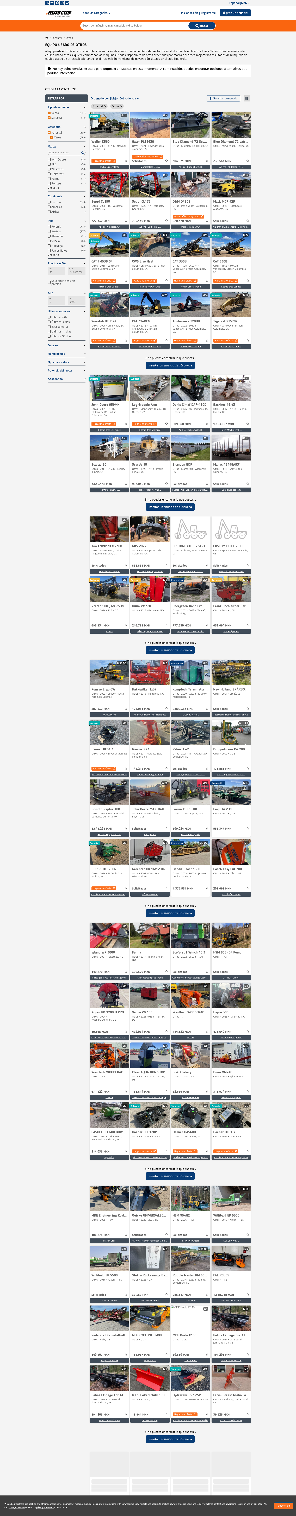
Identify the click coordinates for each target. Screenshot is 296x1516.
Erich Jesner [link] (150, 834)
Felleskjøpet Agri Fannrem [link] (150, 631)
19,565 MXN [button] (99, 1031)
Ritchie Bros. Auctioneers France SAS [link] (109, 894)
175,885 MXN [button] (222, 768)
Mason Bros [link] (109, 1240)
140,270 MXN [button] (100, 972)
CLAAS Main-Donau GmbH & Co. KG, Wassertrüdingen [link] (118, 1037)
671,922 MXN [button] (100, 1091)
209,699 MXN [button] (222, 888)
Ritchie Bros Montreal (150, 429)
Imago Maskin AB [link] (109, 1360)
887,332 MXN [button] (100, 709)
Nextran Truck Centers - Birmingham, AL (233, 226)
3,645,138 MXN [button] (101, 484)
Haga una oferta (102, 160)
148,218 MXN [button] (141, 768)
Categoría (54, 126)
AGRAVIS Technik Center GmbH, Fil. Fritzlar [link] (153, 1097)
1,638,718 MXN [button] (223, 1294)
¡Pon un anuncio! (237, 13)
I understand (284, 1505)
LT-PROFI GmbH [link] (231, 977)
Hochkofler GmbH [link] (231, 894)
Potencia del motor (60, 370)
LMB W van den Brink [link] (231, 1420)
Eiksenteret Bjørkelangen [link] (150, 977)
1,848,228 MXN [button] (101, 828)
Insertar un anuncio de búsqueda (170, 365)
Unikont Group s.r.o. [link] (231, 1300)
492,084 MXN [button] (141, 1031)
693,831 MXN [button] (100, 625)
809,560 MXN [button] (182, 424)
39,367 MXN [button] (140, 1294)
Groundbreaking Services (150, 571)
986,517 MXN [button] (182, 1294)
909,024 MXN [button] (182, 828)
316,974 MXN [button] (222, 1091)
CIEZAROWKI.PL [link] (191, 714)
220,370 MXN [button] (182, 221)
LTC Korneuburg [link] (150, 1420)
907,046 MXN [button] (141, 484)
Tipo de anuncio (58, 107)
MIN (50, 269)
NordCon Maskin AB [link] (231, 1360)
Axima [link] (109, 631)
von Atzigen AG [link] (231, 631)
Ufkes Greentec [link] (150, 894)
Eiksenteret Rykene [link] (231, 1097)
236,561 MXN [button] (222, 161)
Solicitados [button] (139, 161)
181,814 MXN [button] (141, 1091)
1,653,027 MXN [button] (223, 424)
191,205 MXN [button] (222, 1354)
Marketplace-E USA (150, 166)
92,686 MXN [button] (181, 1091)
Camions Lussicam (231, 489)
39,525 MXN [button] (221, 1414)
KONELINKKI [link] (109, 714)
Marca (52, 146)
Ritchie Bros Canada (109, 286)
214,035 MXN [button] (100, 1151)
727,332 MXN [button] (100, 221)
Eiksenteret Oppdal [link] (190, 834)
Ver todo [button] (53, 188)
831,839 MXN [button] (141, 565)
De (50, 298)
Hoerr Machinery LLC (231, 429)
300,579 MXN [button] (141, 972)
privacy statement (45, 1507)
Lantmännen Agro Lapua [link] (150, 774)
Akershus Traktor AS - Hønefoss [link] (150, 714)
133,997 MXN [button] (141, 1354)
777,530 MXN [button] (182, 625)
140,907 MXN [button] (100, 1354)
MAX (71, 269)
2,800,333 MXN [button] (183, 709)
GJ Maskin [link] (109, 1157)
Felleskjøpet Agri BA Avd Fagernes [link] (109, 977)
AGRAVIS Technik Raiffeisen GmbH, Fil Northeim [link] (156, 1240)
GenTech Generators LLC (190, 571)
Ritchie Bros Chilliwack (150, 286)
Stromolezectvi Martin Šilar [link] (190, 631)
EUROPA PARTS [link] (231, 1240)
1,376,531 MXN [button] (183, 888)
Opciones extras (58, 362)
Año (50, 293)
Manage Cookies (17, 1507)
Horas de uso (56, 353)
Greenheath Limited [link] (109, 571)
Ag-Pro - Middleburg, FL (190, 166)
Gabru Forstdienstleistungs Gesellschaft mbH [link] (195, 977)
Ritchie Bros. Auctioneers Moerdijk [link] (109, 774)
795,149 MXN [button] (141, 221)
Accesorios (55, 379)
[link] (109, 125)
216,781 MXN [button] (141, 625)
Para (70, 298)
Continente (55, 196)
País (50, 220)
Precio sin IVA (57, 263)
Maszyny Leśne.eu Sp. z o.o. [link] (191, 774)
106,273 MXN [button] (100, 1235)
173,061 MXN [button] (141, 709)
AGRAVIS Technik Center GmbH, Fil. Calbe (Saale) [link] (156, 1037)
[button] (66, 98)
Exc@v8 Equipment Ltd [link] (109, 834)
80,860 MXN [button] (181, 1354)
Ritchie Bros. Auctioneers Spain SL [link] (150, 1157)
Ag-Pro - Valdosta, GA (109, 226)
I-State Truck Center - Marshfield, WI (190, 489)
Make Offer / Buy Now (145, 156)
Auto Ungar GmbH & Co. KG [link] (231, 774)
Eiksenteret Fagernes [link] (231, 1037)
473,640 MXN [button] (222, 1031)
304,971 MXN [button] (182, 161)
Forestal (57, 38)
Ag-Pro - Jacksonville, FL (190, 429)
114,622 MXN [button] (182, 1031)
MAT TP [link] (190, 1037)
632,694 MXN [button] (222, 625)
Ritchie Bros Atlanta (109, 166)
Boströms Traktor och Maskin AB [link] (231, 714)
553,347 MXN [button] (222, 828)
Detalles (53, 345)
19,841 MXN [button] (140, 1414)
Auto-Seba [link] (190, 1300)
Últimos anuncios (59, 311)
